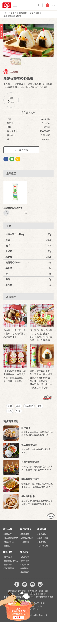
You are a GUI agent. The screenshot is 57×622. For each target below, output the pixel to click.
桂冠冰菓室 (9, 542)
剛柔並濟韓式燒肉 (30, 479)
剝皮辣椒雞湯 (28, 496)
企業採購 (42, 534)
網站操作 (25, 568)
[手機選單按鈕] (14, 5)
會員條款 (8, 564)
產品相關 (25, 556)
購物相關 (25, 560)
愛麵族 (7, 545)
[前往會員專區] (53, 5)
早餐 (18, 406)
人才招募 (25, 542)
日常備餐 (23, 13)
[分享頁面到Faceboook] (5, 159)
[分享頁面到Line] (11, 159)
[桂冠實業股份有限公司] (7, 5)
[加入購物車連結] (6, 213)
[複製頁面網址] (17, 159)
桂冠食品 (14, 72)
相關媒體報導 (27, 538)
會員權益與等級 (11, 560)
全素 (10, 406)
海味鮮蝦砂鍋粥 (29, 444)
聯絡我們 (25, 572)
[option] (28, 40)
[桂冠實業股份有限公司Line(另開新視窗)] (24, 584)
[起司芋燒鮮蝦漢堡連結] (11, 467)
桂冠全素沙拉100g (12, 207)
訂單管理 (8, 556)
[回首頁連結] (4, 13)
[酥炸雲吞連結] (11, 433)
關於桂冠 (25, 534)
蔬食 (10, 411)
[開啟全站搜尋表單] (39, 5)
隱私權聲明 (9, 568)
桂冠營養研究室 (11, 538)
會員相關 (25, 564)
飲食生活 (12, 13)
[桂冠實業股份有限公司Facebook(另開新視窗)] (16, 584)
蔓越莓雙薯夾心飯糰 (12, 15)
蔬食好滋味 (34, 13)
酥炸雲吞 (25, 427)
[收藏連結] (26, 213)
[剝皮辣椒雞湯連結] (11, 501)
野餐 (18, 411)
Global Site (43, 545)
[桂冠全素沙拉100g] (15, 192)
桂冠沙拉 (29, 406)
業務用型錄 (43, 538)
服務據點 (42, 542)
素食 (40, 406)
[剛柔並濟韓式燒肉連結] (11, 484)
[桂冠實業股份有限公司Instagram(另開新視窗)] (40, 584)
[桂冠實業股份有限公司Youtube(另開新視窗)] (32, 584)
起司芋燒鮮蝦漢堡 (30, 461)
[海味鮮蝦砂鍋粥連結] (11, 450)
